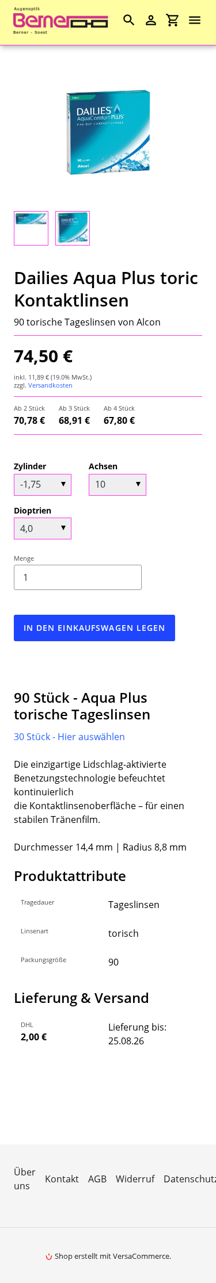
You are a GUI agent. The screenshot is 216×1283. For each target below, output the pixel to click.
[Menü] (200, 20)
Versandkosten (50, 385)
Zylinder (30, 466)
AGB (97, 1179)
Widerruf (135, 1179)
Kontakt (62, 1179)
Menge (24, 558)
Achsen (103, 466)
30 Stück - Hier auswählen (69, 736)
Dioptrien (32, 510)
